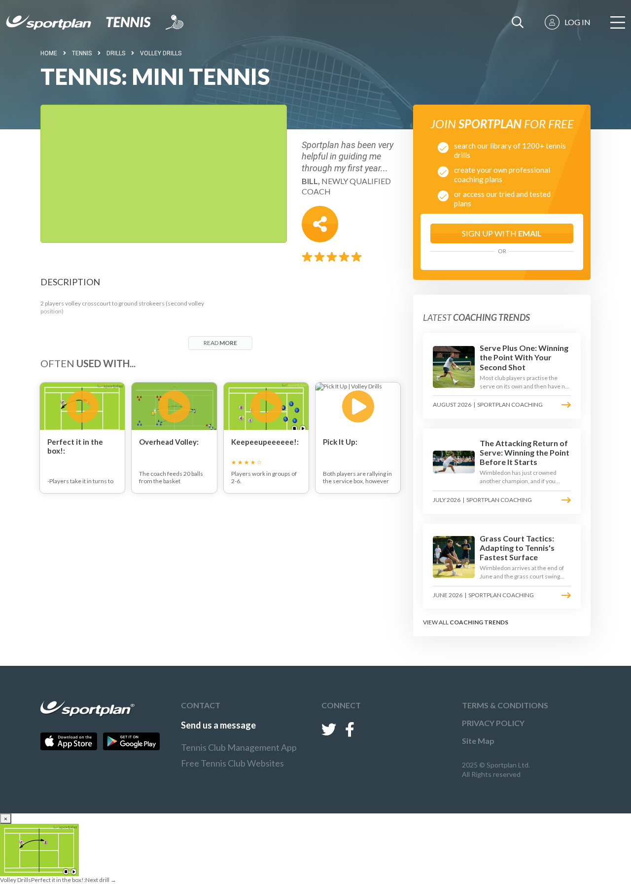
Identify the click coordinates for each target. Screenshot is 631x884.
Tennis (82, 53)
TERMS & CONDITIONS (505, 705)
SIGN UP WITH (502, 233)
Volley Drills (160, 53)
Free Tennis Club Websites (232, 763)
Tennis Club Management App (239, 747)
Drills (115, 53)
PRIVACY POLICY (493, 723)
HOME (48, 53)
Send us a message (218, 725)
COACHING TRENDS (479, 622)
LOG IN (577, 22)
